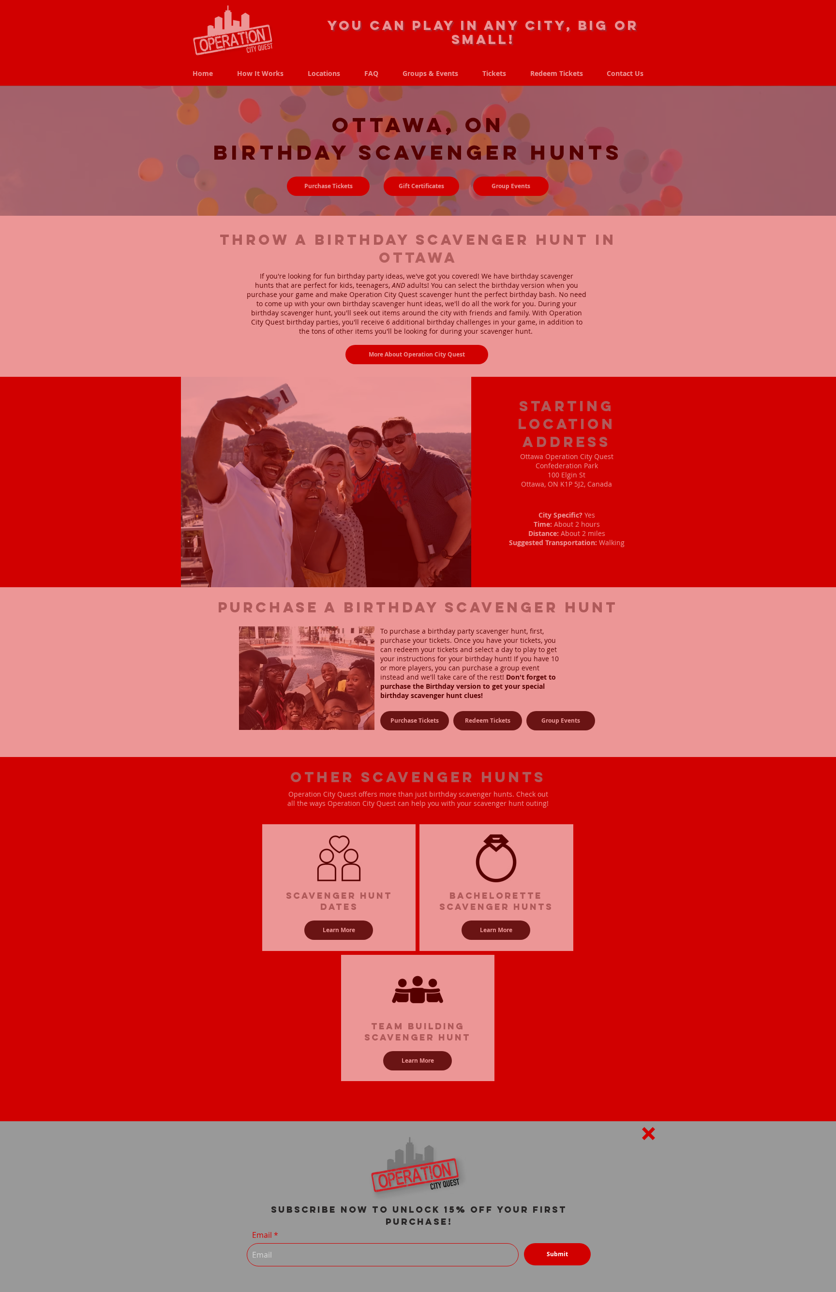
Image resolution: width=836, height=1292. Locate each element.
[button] (648, 1134)
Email (262, 1235)
